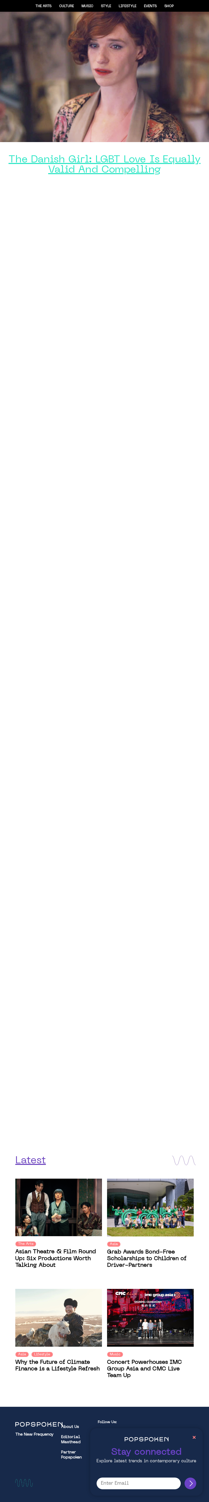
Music (87, 6)
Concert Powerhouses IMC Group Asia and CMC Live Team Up (144, 1369)
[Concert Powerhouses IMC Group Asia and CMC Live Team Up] (150, 1317)
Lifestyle (127, 6)
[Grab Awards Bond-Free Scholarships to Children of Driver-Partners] (150, 1207)
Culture (66, 6)
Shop (169, 6)
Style (106, 6)
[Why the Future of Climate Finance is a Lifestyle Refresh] (58, 1317)
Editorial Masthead (71, 1439)
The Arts (43, 6)
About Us (70, 1427)
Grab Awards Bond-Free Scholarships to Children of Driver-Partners (147, 1258)
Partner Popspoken (71, 1455)
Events (150, 6)
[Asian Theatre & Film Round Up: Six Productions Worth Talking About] (58, 1207)
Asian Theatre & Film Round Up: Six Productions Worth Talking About (55, 1258)
